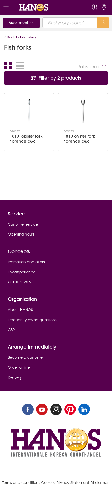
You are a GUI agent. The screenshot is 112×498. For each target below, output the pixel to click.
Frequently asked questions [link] (32, 319)
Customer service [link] (23, 224)
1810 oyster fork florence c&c (79, 139)
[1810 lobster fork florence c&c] (29, 110)
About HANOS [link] (20, 309)
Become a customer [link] (26, 357)
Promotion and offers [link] (26, 262)
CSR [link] (11, 329)
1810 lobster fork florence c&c (26, 139)
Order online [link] (19, 367)
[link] (45, 7)
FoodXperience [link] (21, 272)
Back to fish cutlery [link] (21, 37)
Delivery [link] (15, 377)
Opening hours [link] (21, 234)
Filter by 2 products (59, 78)
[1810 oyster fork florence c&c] (83, 110)
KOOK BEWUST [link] (20, 282)
